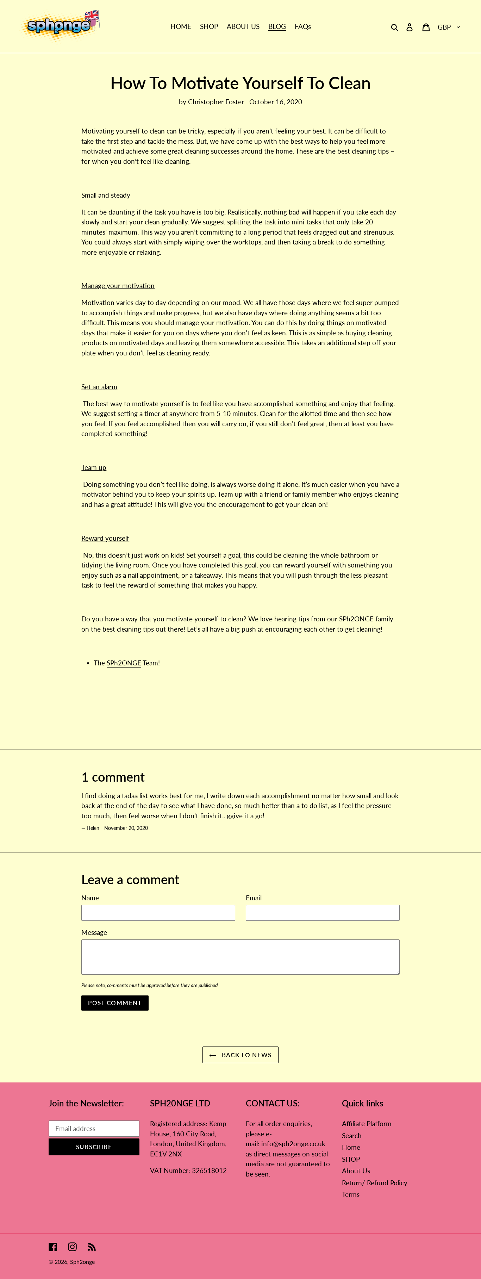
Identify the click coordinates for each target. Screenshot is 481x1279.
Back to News (246, 1054)
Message (94, 932)
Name (90, 898)
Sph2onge (82, 1261)
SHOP (351, 1159)
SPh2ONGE (124, 663)
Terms (351, 1194)
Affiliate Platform (367, 1123)
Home (351, 1147)
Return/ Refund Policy (374, 1183)
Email (254, 898)
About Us (356, 1171)
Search (352, 1135)
